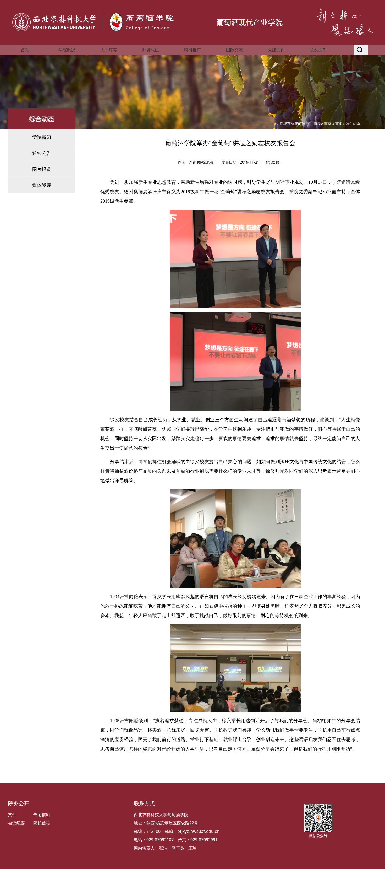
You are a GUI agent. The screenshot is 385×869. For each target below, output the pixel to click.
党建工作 (276, 50)
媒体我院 (41, 185)
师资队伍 (150, 50)
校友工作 (318, 50)
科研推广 (192, 50)
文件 (12, 814)
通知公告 (41, 153)
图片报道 (41, 169)
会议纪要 (16, 823)
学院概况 (66, 50)
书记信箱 (41, 814)
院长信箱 (41, 823)
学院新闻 (41, 137)
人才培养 (108, 50)
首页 (25, 50)
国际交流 (234, 50)
